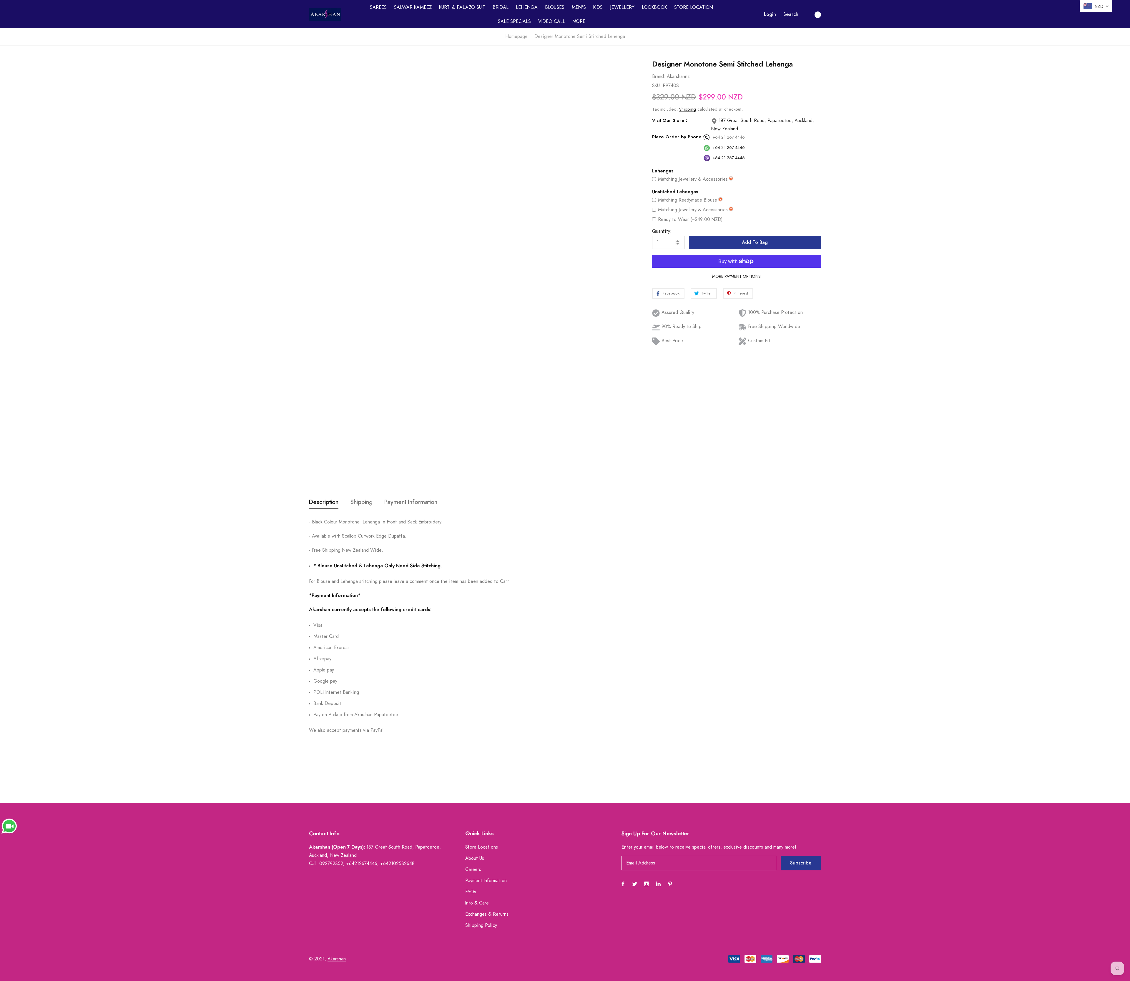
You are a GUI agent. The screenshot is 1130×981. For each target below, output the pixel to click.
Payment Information (486, 880)
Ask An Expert (457, 471)
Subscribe (801, 863)
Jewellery (622, 7)
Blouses (554, 7)
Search (790, 14)
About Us (474, 858)
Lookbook (654, 7)
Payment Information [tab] (410, 502)
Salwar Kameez (413, 7)
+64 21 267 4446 (728, 137)
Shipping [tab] (361, 502)
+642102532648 (397, 863)
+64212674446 (361, 863)
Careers (473, 869)
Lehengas (663, 171)
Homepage (516, 36)
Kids (598, 7)
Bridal (500, 7)
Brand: (658, 76)
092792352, (332, 863)
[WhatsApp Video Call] (9, 826)
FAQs (470, 891)
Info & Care (477, 903)
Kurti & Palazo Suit (462, 7)
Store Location (693, 7)
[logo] (325, 14)
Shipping (687, 109)
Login (770, 14)
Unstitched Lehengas (675, 191)
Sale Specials (514, 21)
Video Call (551, 21)
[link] (624, 85)
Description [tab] (323, 502)
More (578, 21)
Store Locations (481, 847)
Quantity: (662, 231)
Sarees (378, 7)
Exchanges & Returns (486, 914)
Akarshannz (678, 76)
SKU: (656, 85)
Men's (579, 7)
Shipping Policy (481, 925)
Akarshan (337, 959)
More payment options (736, 277)
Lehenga (527, 7)
